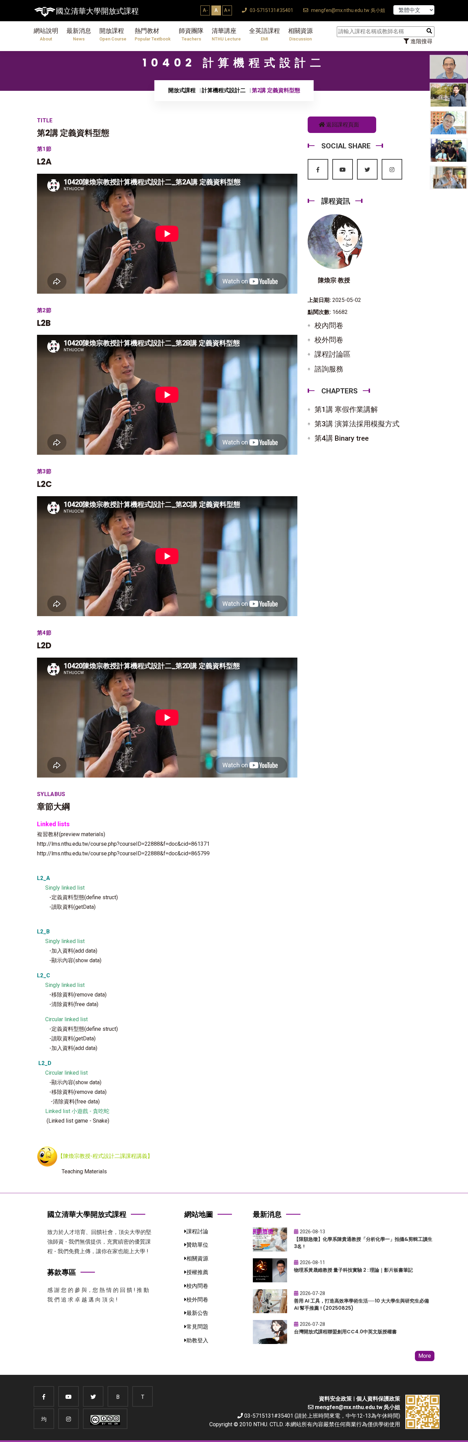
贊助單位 (197, 1245)
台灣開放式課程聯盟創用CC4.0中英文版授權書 (345, 1331)
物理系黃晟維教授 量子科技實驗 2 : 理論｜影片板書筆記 (353, 1270)
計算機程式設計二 (224, 90)
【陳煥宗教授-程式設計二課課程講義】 (105, 1156)
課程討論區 (332, 354)
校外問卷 (329, 340)
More (424, 1356)
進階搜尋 (420, 41)
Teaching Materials (84, 1171)
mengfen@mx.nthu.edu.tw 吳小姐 (347, 10)
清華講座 (226, 34)
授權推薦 (197, 1272)
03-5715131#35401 (270, 10)
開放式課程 (182, 90)
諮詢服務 (329, 369)
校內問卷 (329, 325)
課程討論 (197, 1231)
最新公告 (197, 1313)
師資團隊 (191, 34)
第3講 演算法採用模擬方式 (357, 424)
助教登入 (197, 1340)
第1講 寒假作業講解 (346, 409)
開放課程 (112, 34)
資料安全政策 (335, 1398)
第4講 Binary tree (342, 438)
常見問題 (197, 1326)
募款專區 (61, 1272)
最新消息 (78, 34)
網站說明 (46, 34)
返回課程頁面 (342, 124)
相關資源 (300, 34)
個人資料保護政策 (378, 1398)
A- (205, 10)
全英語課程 (264, 34)
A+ (227, 10)
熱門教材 (153, 34)
